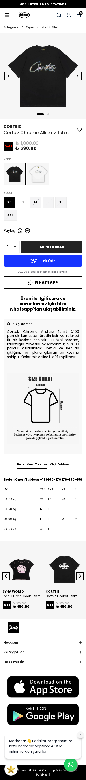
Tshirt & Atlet (49, 27)
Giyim (30, 27)
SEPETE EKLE (52, 246)
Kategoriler (12, 27)
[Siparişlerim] (69, 15)
